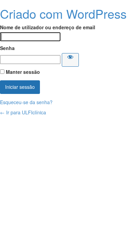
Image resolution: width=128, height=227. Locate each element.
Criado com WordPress (63, 13)
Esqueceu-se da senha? (26, 102)
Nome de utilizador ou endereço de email (47, 27)
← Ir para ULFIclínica (23, 112)
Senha (7, 48)
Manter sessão (23, 71)
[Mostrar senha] (70, 60)
